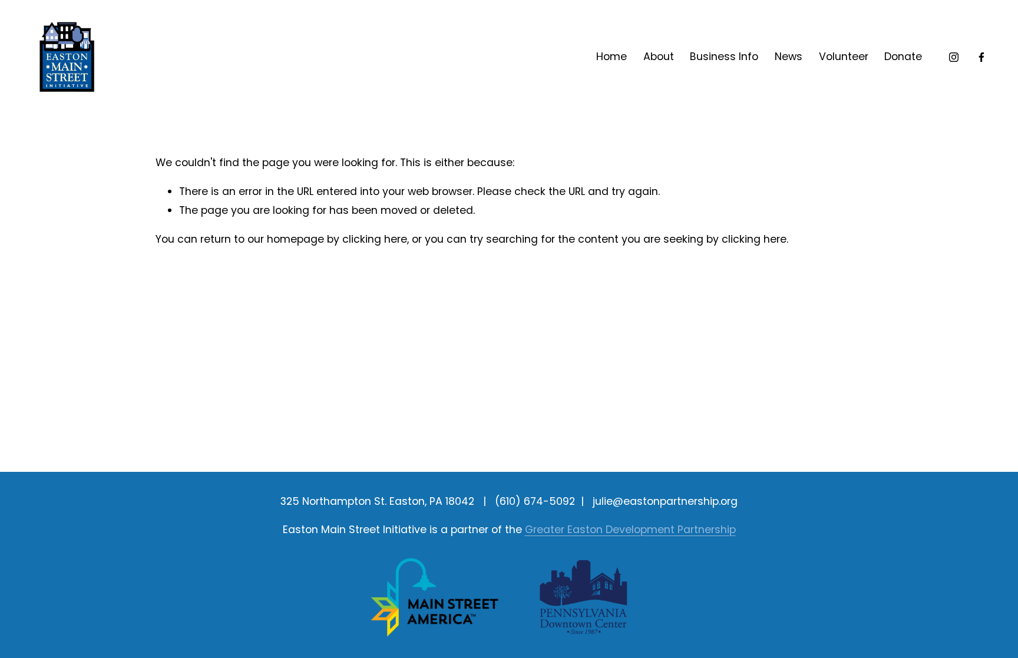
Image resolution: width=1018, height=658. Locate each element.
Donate (903, 56)
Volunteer (843, 56)
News (788, 56)
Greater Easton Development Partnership (630, 530)
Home (611, 56)
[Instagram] (954, 57)
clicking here (374, 239)
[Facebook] (981, 57)
